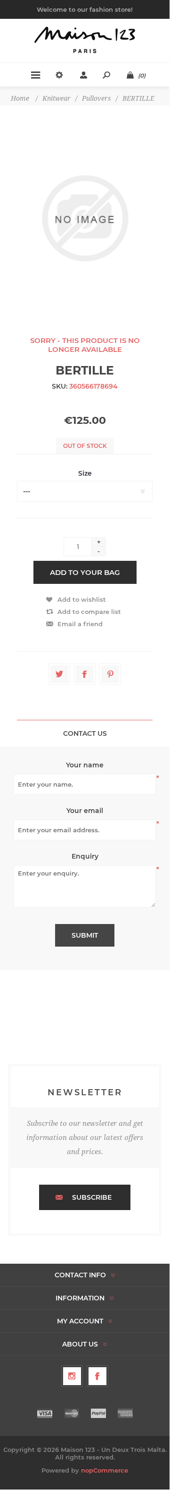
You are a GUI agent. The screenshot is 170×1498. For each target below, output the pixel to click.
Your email (84, 810)
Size (85, 473)
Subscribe (92, 1197)
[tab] (85, 733)
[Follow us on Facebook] (97, 1376)
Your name (85, 765)
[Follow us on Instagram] (72, 1376)
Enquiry (85, 856)
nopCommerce (104, 1470)
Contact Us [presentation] (85, 733)
